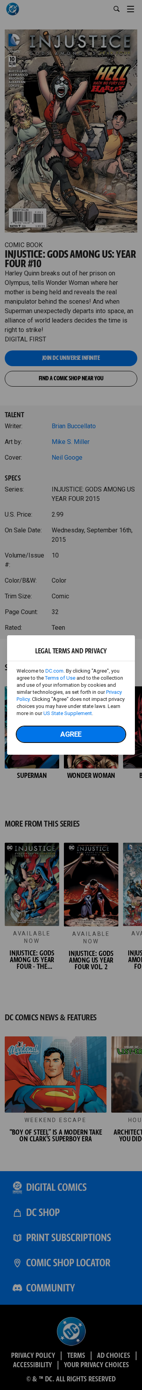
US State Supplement (67, 713)
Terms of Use (60, 678)
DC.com (54, 671)
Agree (71, 734)
